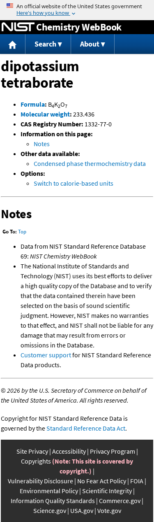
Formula (33, 104)
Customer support (46, 355)
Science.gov (49, 510)
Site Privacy (32, 451)
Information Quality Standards (53, 500)
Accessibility (69, 451)
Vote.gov (109, 510)
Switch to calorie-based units (73, 183)
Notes (42, 144)
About (89, 44)
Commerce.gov (119, 500)
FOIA (136, 481)
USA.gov (81, 510)
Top (22, 231)
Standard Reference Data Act (85, 428)
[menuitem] (12, 44)
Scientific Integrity (107, 491)
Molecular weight (45, 114)
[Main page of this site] (12, 44)
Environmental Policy (49, 491)
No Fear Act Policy (101, 481)
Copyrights (36, 461)
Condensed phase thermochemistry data (90, 163)
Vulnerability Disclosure (40, 481)
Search (45, 44)
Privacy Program (112, 451)
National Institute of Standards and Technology (18, 27)
